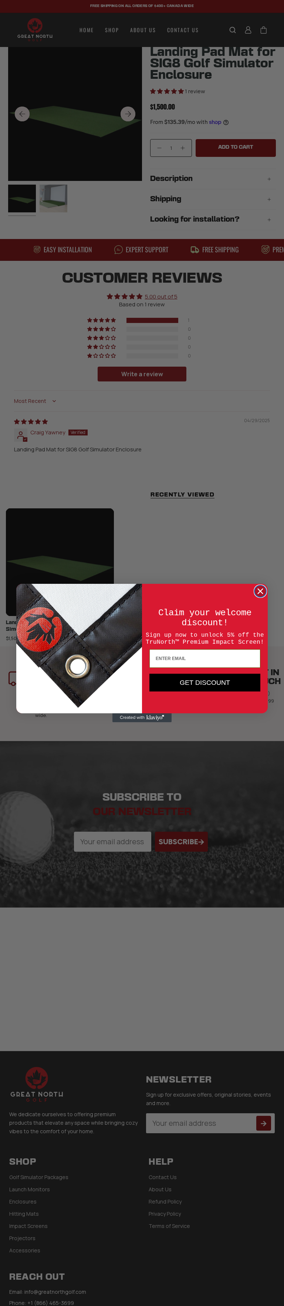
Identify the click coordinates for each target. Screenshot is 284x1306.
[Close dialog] (260, 591)
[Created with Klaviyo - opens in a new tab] (142, 717)
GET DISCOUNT (205, 682)
